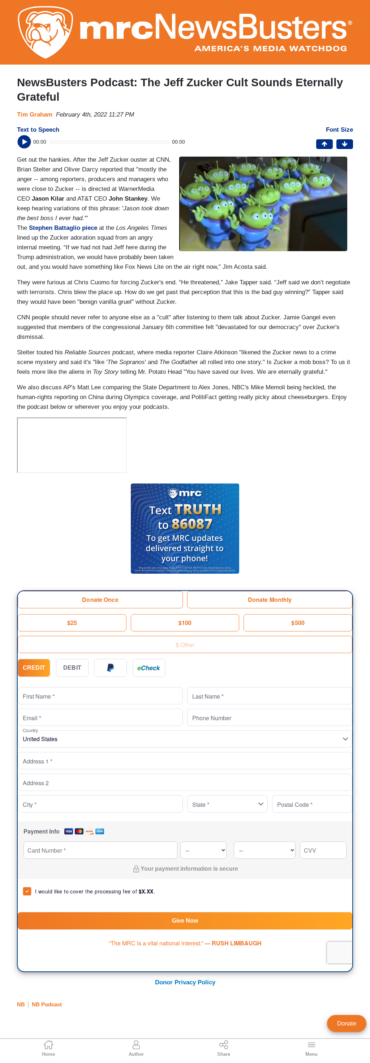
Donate (346, 1023)
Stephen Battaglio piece (63, 227)
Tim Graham (34, 114)
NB (21, 1004)
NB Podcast (47, 1004)
